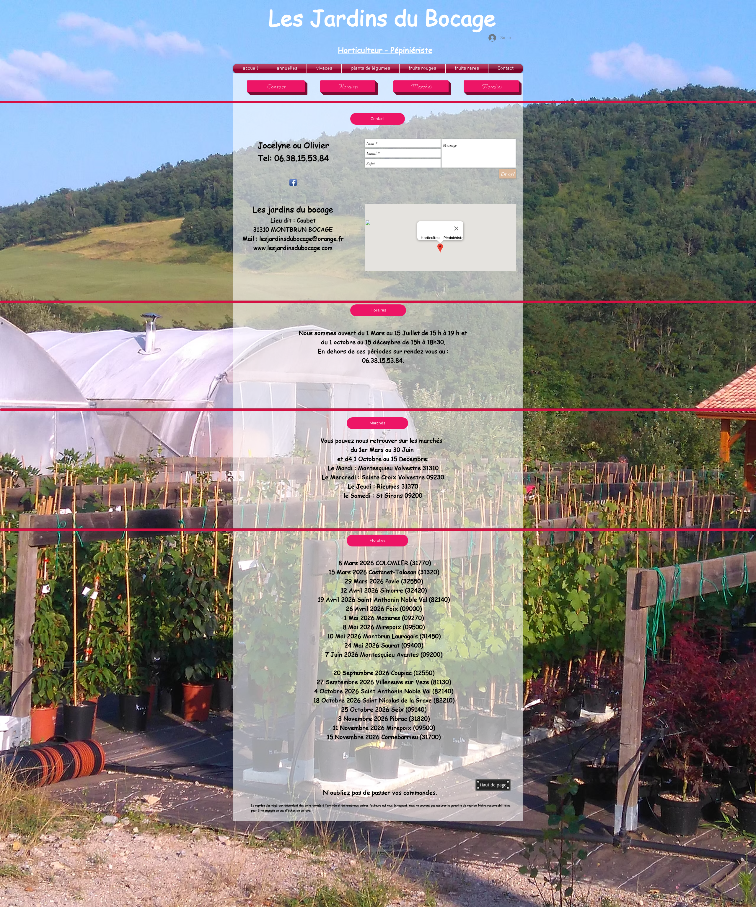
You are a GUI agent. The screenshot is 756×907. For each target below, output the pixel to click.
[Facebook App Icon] (293, 182)
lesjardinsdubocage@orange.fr (301, 239)
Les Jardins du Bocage (382, 17)
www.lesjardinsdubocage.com (293, 248)
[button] (377, 119)
